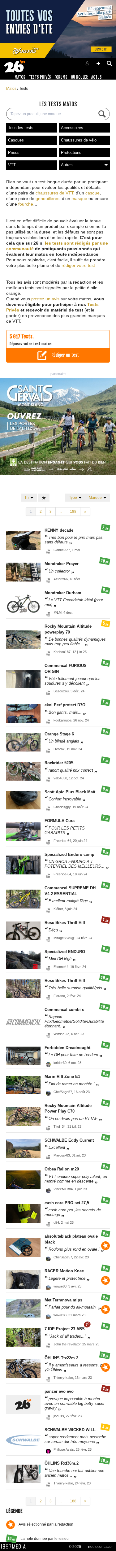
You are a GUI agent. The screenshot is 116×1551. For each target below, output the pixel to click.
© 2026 (75, 1546)
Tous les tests (20, 127)
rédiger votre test (78, 265)
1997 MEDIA (15, 1546)
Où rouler (79, 77)
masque (79, 198)
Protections (71, 152)
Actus (96, 77)
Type (74, 497)
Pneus (13, 152)
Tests (23, 88)
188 (73, 511)
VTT (12, 165)
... (60, 511)
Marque (96, 497)
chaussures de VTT (54, 192)
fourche (25, 204)
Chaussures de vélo (79, 140)
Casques (16, 140)
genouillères (47, 198)
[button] (98, 63)
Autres (67, 165)
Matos (20, 77)
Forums (60, 77)
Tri (27, 497)
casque (92, 192)
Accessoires (72, 127)
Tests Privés (40, 77)
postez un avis (45, 298)
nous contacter (100, 1546)
